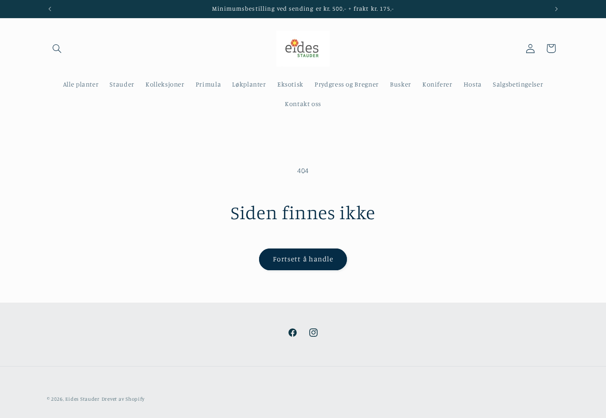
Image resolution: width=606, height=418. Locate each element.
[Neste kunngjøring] (556, 9)
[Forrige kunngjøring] (49, 9)
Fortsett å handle (303, 259)
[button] (57, 48)
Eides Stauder (82, 399)
